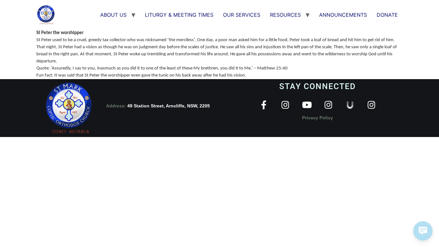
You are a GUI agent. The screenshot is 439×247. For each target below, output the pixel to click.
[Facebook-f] (263, 104)
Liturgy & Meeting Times (179, 15)
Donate (387, 15)
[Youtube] (306, 104)
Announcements (343, 15)
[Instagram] (285, 104)
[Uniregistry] (349, 104)
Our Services (241, 15)
